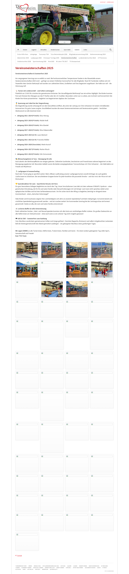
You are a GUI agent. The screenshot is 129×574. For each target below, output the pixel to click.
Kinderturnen (55, 50)
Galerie (77, 50)
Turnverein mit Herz (18, 49)
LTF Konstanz (102, 58)
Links (85, 50)
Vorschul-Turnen (38, 567)
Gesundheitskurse (90, 567)
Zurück (19, 556)
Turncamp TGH (44, 54)
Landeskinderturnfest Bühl (87, 58)
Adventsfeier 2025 (23, 58)
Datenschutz (53, 569)
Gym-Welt (67, 50)
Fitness (104, 567)
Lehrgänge (33, 54)
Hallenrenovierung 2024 (97, 54)
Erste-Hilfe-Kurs (22, 54)
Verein (25, 50)
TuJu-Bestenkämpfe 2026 (59, 54)
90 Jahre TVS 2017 (62, 61)
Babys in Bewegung (94, 566)
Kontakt (103, 2)
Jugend (33, 50)
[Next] (109, 24)
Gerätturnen (60, 567)
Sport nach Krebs (78, 567)
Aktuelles (44, 50)
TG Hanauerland (75, 61)
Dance (99, 567)
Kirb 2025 (51, 61)
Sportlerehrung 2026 (39, 61)
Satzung (63, 566)
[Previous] (19, 24)
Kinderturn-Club (49, 567)
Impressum (110, 2)
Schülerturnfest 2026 (24, 61)
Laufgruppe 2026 (36, 58)
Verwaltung (37, 566)
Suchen (110, 49)
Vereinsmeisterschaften (69, 58)
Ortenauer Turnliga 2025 (51, 58)
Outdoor (18, 569)
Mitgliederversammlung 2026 (78, 54)
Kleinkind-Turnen (26, 567)
